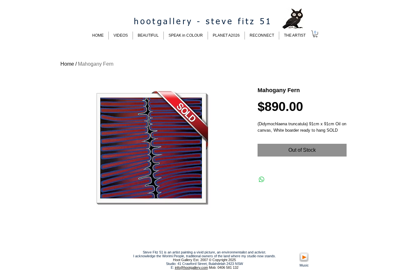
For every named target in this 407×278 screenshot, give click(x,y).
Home (67, 64)
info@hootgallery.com (191, 267)
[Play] (304, 257)
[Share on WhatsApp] (262, 179)
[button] (315, 34)
